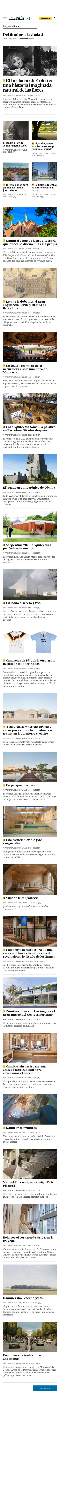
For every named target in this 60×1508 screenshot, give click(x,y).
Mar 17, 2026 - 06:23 (31, 1246)
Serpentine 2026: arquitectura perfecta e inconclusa (27, 547)
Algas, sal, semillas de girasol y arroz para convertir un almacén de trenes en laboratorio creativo (29, 730)
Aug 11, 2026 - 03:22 (44, 155)
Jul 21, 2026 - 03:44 (31, 249)
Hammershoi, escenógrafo (23, 1298)
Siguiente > (45, 1388)
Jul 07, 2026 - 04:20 (31, 377)
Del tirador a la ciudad (23, 35)
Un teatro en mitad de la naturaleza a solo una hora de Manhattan (25, 369)
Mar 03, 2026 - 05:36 (31, 1363)
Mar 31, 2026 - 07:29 (31, 1133)
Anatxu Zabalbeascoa (12, 95)
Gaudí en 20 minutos (21, 1128)
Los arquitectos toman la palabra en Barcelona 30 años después (29, 429)
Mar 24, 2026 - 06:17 (31, 1190)
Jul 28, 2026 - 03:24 (44, 196)
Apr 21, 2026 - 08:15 (31, 1019)
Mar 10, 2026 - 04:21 (31, 1303)
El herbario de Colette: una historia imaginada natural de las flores (27, 85)
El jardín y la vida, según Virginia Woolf (15, 144)
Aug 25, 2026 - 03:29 (31, 95)
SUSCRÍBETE (45, 18)
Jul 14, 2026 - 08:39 (31, 313)
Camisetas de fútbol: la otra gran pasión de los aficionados (28, 662)
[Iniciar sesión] (54, 18)
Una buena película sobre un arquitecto (24, 1357)
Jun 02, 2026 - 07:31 (31, 668)
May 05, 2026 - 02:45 (31, 903)
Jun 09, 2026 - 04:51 (31, 608)
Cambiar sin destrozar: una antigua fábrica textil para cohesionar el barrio (24, 1070)
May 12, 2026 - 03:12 (31, 848)
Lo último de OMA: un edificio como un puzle (44, 188)
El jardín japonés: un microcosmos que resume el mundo (44, 146)
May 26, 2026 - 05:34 (31, 738)
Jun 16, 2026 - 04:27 (31, 553)
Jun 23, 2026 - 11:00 (31, 492)
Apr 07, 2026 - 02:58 (31, 1078)
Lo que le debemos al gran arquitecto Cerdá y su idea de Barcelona (24, 305)
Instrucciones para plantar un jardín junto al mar (15, 188)
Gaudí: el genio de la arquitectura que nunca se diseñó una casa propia (30, 243)
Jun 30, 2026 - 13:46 (31, 435)
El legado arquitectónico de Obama (29, 487)
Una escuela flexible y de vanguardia (22, 842)
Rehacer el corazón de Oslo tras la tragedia (28, 1239)
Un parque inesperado (22, 785)
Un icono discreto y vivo (23, 603)
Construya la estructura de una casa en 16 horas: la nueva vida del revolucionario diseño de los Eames (29, 953)
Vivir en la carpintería (22, 898)
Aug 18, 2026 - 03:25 (15, 151)
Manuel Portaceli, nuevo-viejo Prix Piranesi (28, 1184)
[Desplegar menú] (5, 18)
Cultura (14, 26)
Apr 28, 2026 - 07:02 (37, 961)
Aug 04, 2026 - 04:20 (15, 196)
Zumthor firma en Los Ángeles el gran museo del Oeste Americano (29, 1013)
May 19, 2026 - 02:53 (31, 790)
